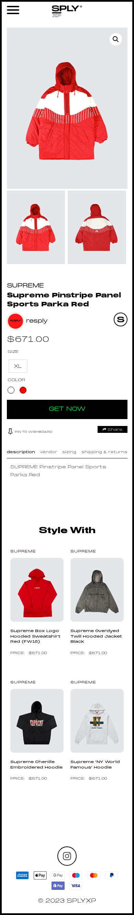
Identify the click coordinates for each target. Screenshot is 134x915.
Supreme (25, 286)
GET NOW (67, 409)
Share (114, 430)
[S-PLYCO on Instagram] (67, 856)
